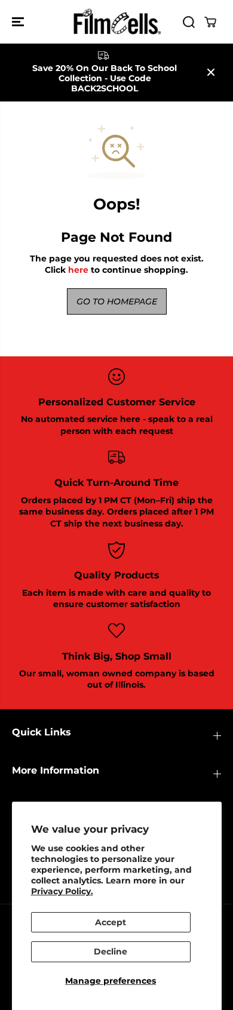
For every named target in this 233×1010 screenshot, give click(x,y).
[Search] (189, 22)
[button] (19, 22)
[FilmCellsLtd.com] (116, 22)
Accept (110, 922)
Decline (110, 951)
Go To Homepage (116, 301)
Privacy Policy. (62, 891)
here (78, 269)
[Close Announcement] (211, 72)
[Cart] (210, 22)
